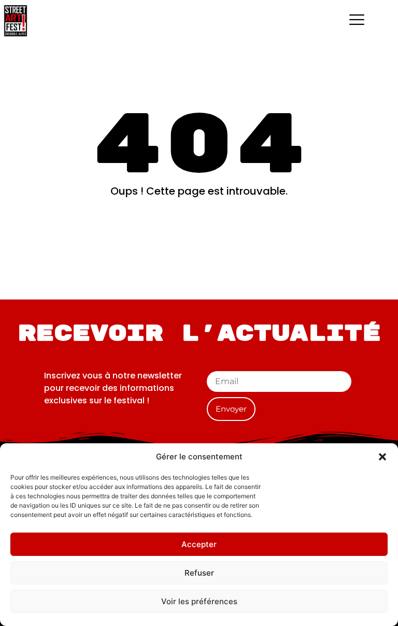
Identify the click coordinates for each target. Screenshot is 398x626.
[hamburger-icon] (356, 20)
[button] (382, 457)
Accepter (199, 544)
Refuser (199, 573)
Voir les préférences (199, 601)
